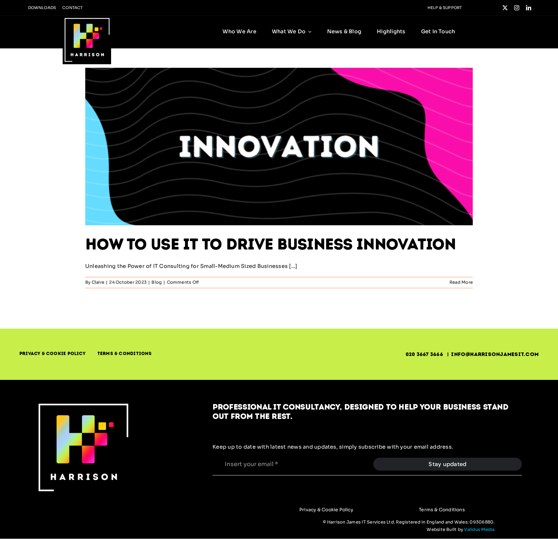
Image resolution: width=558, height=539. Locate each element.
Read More (461, 282)
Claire (98, 282)
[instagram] (516, 7)
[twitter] (505, 7)
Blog (156, 282)
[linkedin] (528, 7)
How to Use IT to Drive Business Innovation (270, 244)
